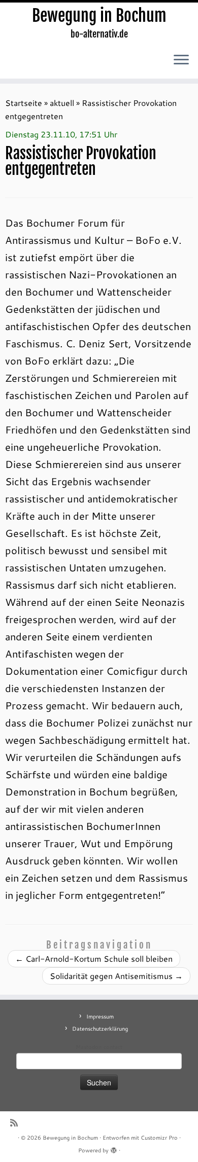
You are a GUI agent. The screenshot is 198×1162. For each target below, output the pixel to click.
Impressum (100, 1016)
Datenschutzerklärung (100, 1029)
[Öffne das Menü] (181, 60)
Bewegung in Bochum (99, 15)
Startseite (23, 102)
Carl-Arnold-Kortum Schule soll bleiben (94, 958)
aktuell (62, 102)
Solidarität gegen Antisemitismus (116, 976)
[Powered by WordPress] (113, 1148)
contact (113, 1047)
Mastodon (89, 1047)
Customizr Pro (159, 1138)
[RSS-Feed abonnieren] (16, 1122)
